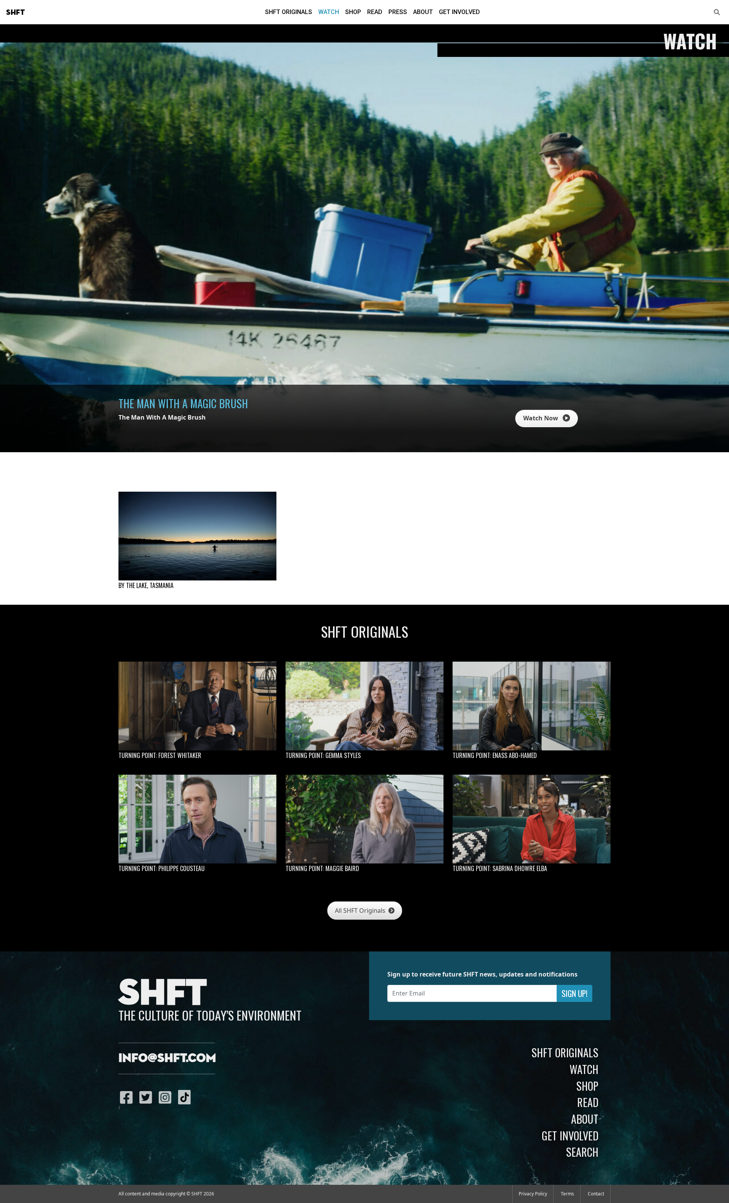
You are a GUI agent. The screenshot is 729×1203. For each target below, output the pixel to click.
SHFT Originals (288, 12)
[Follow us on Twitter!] (147, 1097)
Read (374, 12)
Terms (567, 1193)
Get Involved (459, 12)
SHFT (15, 12)
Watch (328, 12)
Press (397, 12)
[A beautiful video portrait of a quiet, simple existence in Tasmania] (197, 536)
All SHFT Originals (361, 910)
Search (582, 1152)
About (423, 12)
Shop (353, 12)
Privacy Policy (533, 1193)
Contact (596, 1193)
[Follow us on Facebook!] (128, 1097)
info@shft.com (167, 1058)
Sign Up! (574, 993)
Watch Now (541, 418)
